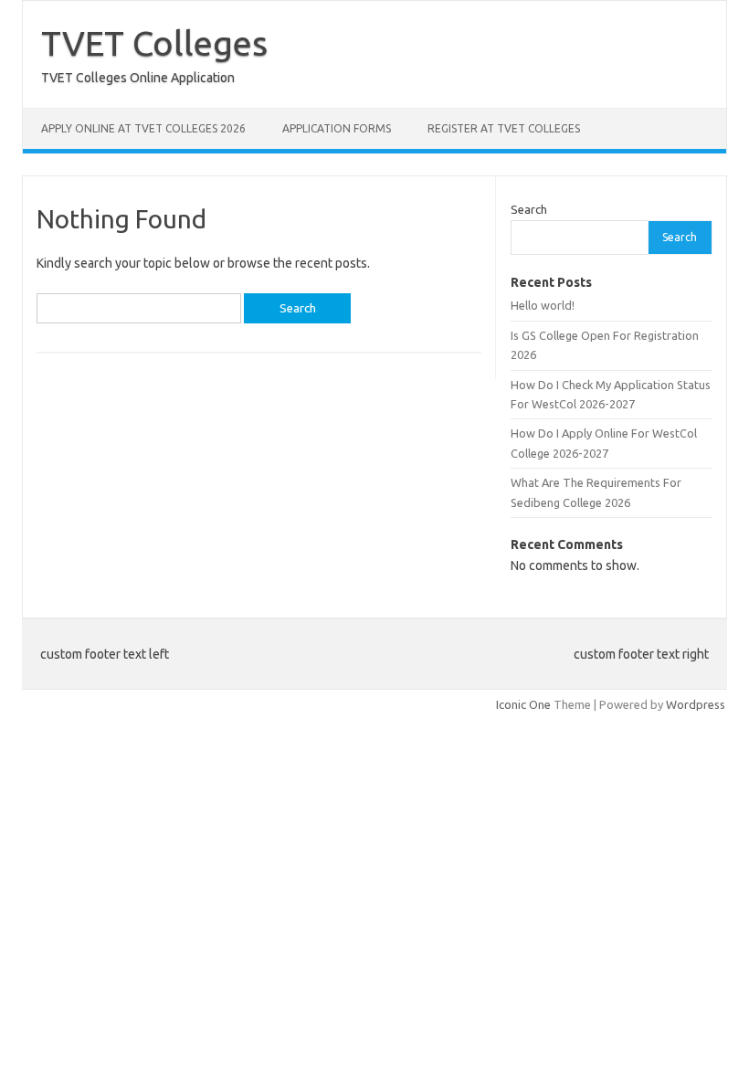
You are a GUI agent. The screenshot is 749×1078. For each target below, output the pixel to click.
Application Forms (336, 128)
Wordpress (695, 704)
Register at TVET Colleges (503, 128)
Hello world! (543, 305)
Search (529, 209)
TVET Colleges (154, 43)
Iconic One (523, 704)
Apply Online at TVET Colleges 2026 (143, 128)
